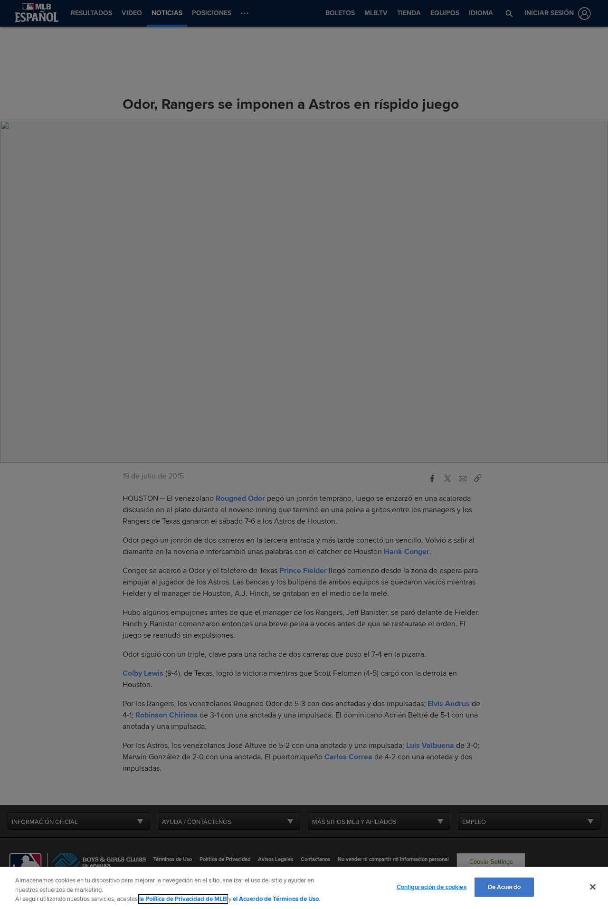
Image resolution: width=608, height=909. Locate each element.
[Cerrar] (592, 886)
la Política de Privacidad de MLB (183, 899)
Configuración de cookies (431, 886)
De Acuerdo (504, 886)
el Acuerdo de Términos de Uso (276, 899)
